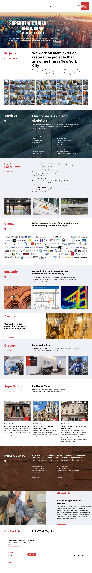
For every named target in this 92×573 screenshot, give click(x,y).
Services (12, 6)
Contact (74, 6)
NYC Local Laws (20, 6)
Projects (6, 6)
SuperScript (52, 6)
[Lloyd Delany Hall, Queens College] (74, 411)
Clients (27, 6)
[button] (31, 554)
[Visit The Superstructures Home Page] (83, 6)
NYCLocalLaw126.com (38, 175)
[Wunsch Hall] (17, 411)
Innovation (33, 6)
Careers (45, 6)
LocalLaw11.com (36, 184)
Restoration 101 (60, 6)
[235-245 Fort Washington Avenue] (46, 411)
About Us (68, 6)
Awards (39, 6)
